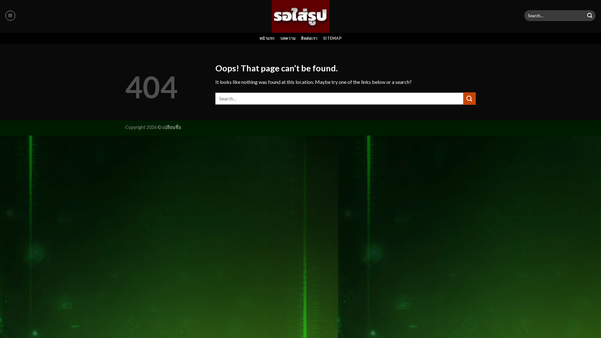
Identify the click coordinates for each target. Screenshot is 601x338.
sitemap (332, 38)
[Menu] (10, 16)
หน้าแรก (267, 38)
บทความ (288, 38)
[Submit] (589, 15)
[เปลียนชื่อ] (301, 16)
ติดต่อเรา (309, 38)
